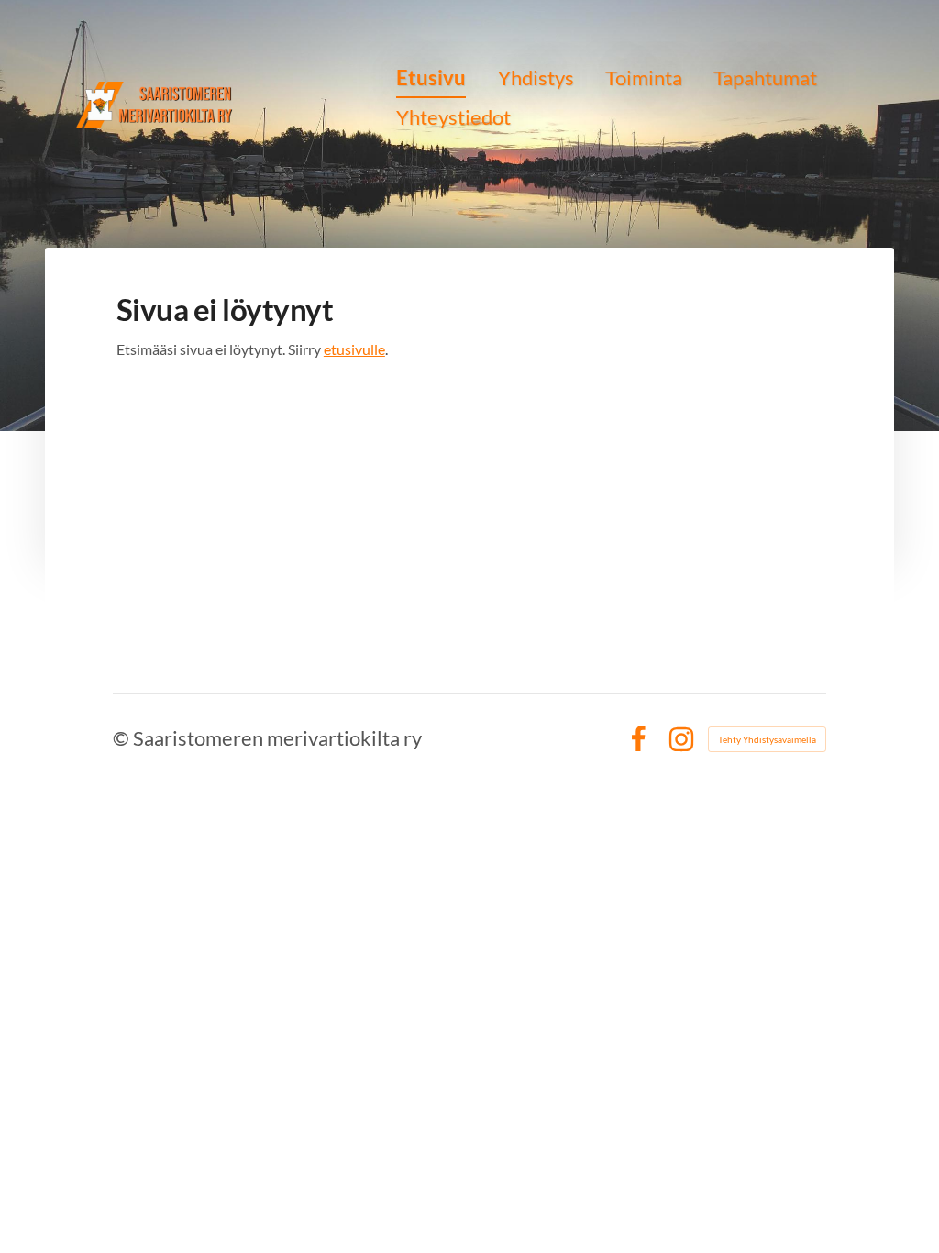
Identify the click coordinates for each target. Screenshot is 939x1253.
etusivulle (354, 349)
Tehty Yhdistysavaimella (767, 739)
